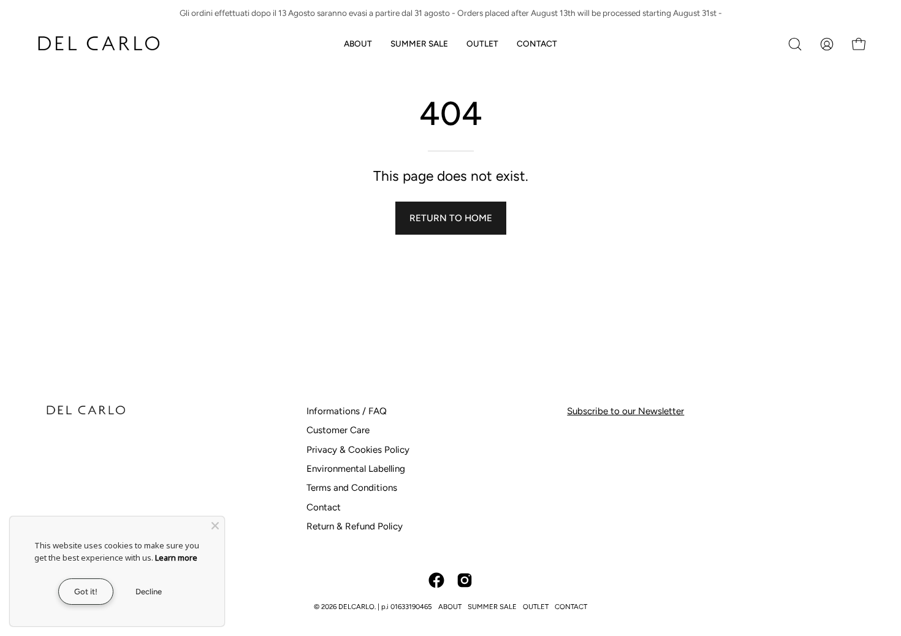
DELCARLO (356, 606)
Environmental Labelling (355, 468)
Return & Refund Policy (354, 526)
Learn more (176, 557)
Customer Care (338, 430)
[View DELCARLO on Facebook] (436, 580)
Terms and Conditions (351, 487)
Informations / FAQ (346, 411)
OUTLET (536, 606)
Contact (323, 507)
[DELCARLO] (98, 44)
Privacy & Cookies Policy (357, 449)
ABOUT (450, 606)
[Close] (215, 526)
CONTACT (571, 606)
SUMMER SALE (492, 606)
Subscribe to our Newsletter (625, 411)
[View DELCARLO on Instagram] (464, 580)
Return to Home (450, 218)
